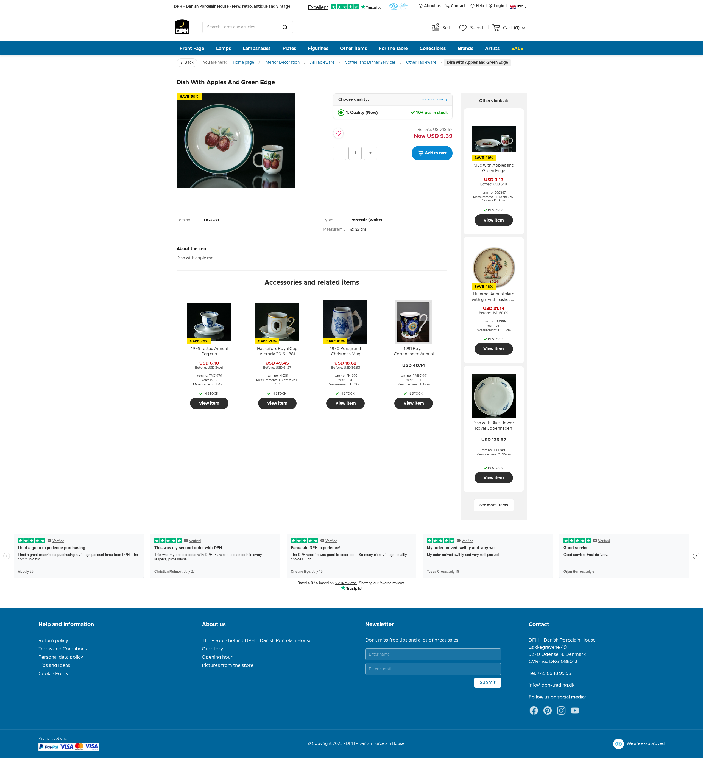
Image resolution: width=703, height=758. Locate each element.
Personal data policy (60, 657)
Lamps (223, 48)
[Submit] (285, 27)
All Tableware (322, 63)
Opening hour (217, 657)
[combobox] (247, 27)
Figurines (318, 48)
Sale (517, 48)
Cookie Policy (53, 674)
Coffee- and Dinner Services (370, 63)
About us (214, 624)
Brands (465, 48)
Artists (492, 48)
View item (209, 403)
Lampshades (256, 48)
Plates (289, 48)
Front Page (192, 48)
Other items (353, 48)
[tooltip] (209, 352)
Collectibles (433, 48)
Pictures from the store (227, 665)
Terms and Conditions (62, 649)
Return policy (53, 641)
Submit (488, 682)
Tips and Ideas (54, 665)
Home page (243, 63)
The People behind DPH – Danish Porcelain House (257, 641)
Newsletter (379, 624)
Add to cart (436, 153)
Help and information (66, 624)
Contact (539, 624)
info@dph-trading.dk (551, 685)
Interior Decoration (282, 63)
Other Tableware (421, 63)
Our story (212, 649)
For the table (393, 48)
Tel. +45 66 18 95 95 (550, 673)
